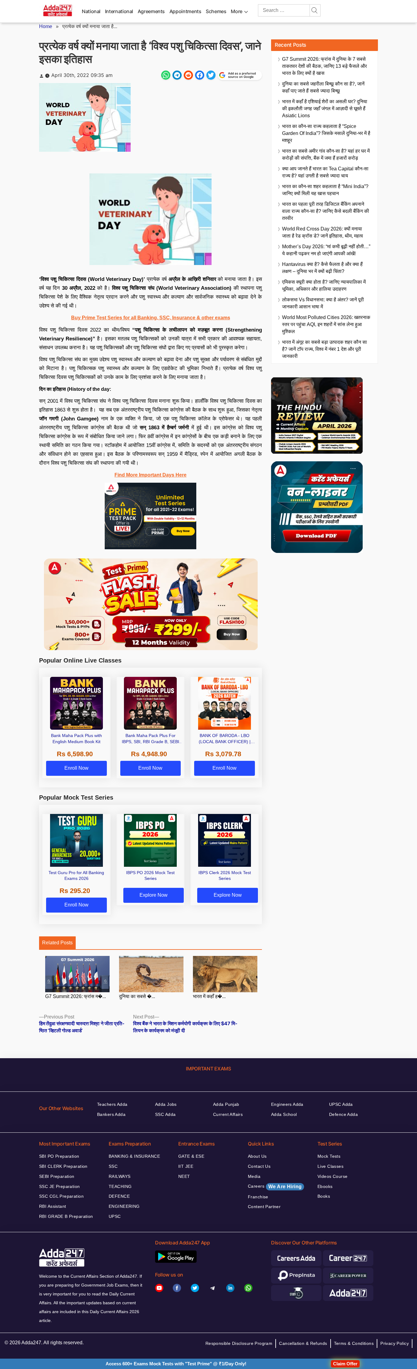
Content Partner (264, 1206)
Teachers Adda (112, 1104)
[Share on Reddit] (188, 75)
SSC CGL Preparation (61, 1196)
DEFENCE (119, 1196)
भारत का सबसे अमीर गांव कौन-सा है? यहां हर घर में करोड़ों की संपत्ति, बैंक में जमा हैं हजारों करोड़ (326, 154)
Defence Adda (343, 1114)
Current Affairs (228, 1114)
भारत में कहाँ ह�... (209, 996)
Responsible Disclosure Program (239, 1343)
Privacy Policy (394, 1343)
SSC (113, 1166)
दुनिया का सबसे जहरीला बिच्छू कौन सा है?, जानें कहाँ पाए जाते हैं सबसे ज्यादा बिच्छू (323, 87)
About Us (257, 1156)
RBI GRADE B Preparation (66, 1216)
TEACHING (120, 1186)
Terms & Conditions (354, 1343)
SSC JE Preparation (59, 1186)
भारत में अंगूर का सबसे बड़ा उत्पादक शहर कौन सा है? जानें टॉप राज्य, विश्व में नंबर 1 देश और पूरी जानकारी (324, 349)
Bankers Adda (111, 1114)
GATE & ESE (191, 1156)
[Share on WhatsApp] (165, 75)
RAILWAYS (119, 1176)
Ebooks (325, 1186)
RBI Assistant (52, 1206)
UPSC (115, 1216)
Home (45, 26)
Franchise (258, 1196)
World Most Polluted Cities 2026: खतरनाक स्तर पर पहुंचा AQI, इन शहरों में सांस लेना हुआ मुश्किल (326, 324)
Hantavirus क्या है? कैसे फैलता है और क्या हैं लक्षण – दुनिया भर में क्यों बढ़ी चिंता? (322, 268)
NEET (184, 1176)
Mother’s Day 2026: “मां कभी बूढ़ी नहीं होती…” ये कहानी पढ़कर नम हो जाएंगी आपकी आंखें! (326, 250)
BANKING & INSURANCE (134, 1156)
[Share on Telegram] (177, 75)
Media (254, 1176)
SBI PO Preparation (59, 1156)
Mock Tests (328, 1156)
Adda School (284, 1114)
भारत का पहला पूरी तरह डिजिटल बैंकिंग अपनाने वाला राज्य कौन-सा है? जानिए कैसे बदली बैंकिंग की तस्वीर (325, 211)
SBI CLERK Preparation (63, 1166)
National (91, 11)
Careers (275, 1186)
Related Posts (57, 942)
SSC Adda (165, 1114)
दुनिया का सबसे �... (137, 996)
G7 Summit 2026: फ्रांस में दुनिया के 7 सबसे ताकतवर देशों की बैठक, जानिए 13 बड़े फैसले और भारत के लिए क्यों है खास (324, 66)
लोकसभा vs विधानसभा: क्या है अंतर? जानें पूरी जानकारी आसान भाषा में (323, 303)
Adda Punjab (226, 1104)
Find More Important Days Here (150, 475)
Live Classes (330, 1166)
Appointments (185, 11)
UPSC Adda (341, 1104)
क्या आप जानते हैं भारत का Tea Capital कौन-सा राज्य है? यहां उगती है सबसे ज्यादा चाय (325, 172)
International (119, 11)
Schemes (216, 11)
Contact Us (259, 1166)
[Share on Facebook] (199, 75)
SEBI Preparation (56, 1176)
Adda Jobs (166, 1104)
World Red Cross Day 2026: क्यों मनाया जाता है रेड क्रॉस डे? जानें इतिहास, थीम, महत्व (322, 232)
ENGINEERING (124, 1206)
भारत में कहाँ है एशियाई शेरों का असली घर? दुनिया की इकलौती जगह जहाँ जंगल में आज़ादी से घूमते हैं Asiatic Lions (324, 108)
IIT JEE (185, 1166)
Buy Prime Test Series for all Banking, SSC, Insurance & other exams (150, 317)
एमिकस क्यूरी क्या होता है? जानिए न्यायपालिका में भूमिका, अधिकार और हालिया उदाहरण (324, 285)
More (236, 11)
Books (323, 1196)
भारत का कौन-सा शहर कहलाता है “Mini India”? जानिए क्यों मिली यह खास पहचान (325, 190)
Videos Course (332, 1176)
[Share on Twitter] (211, 75)
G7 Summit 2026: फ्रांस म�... (75, 996)
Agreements (151, 11)
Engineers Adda (287, 1104)
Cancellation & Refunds (303, 1343)
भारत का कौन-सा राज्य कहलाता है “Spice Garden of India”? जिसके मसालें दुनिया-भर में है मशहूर (326, 133)
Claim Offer (345, 1363)
